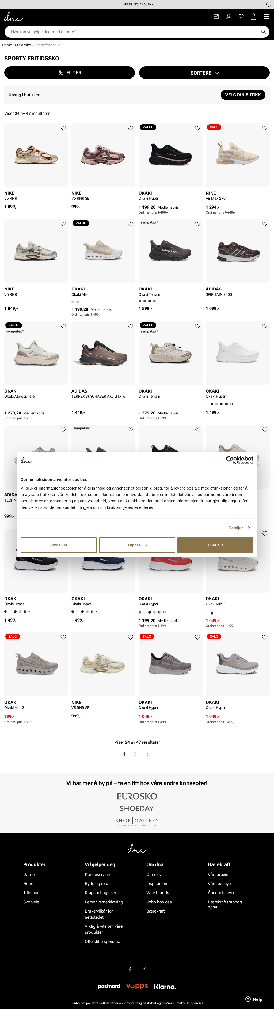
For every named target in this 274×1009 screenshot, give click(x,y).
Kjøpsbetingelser (100, 892)
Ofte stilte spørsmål (103, 941)
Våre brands (157, 892)
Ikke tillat (59, 544)
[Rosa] (144, 301)
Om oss (153, 874)
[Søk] (263, 32)
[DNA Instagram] (144, 969)
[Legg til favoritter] (63, 128)
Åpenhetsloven (221, 892)
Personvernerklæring (104, 902)
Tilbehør (31, 892)
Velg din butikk (243, 94)
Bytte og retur (97, 883)
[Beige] (154, 301)
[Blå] (226, 404)
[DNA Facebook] (130, 969)
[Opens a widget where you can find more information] (254, 999)
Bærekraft (155, 911)
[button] (204, 72)
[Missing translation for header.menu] (266, 16)
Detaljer (236, 528)
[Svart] (149, 301)
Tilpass (134, 544)
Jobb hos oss (159, 902)
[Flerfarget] (77, 302)
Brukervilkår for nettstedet (99, 914)
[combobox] (134, 32)
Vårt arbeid (218, 874)
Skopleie (31, 902)
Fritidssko (23, 45)
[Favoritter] (241, 16)
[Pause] (268, 4)
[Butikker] (216, 16)
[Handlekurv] (253, 16)
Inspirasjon (156, 883)
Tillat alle (215, 544)
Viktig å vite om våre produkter (104, 929)
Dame (7, 45)
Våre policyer (220, 883)
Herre (28, 883)
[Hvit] (10, 611)
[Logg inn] (228, 16)
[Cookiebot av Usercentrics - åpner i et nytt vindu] (230, 460)
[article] (36, 163)
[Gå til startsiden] (13, 16)
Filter (73, 72)
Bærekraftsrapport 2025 (225, 904)
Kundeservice (97, 874)
